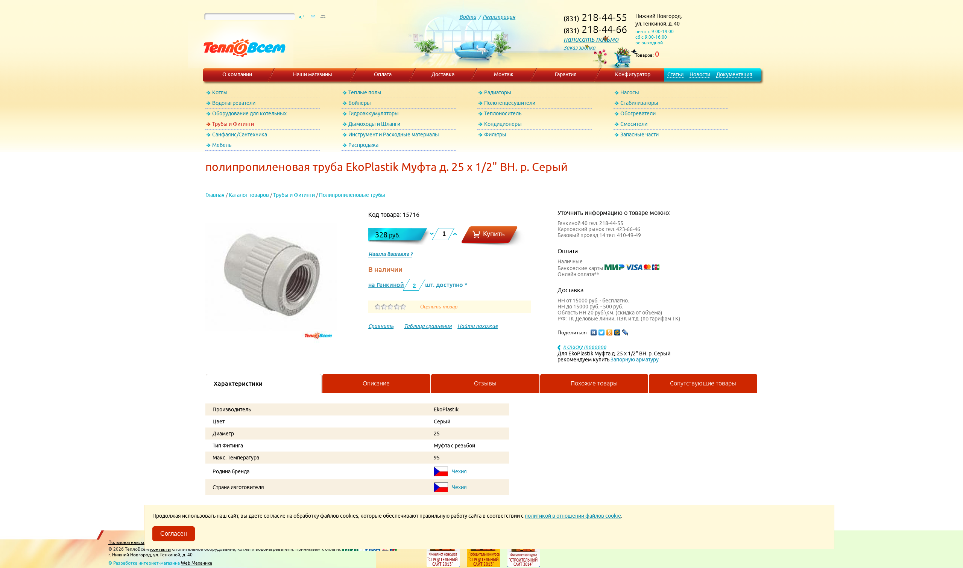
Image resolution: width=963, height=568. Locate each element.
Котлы (220, 92)
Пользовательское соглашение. (142, 542)
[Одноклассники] (610, 332)
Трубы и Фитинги (233, 124)
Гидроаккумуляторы (373, 113)
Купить (494, 234)
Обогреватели (638, 113)
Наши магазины (312, 74)
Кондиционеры (503, 124)
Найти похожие (477, 326)
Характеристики (238, 383)
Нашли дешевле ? (390, 254)
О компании (237, 74)
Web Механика (196, 563)
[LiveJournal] (625, 332)
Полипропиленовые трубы (352, 195)
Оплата (383, 74)
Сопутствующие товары (703, 383)
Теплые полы (364, 92)
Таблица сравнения (428, 326)
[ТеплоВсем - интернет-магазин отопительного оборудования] (241, 65)
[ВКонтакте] (594, 332)
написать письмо (591, 39)
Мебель (221, 145)
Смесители (633, 124)
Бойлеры (359, 103)
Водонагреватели (233, 103)
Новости (700, 74)
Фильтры (495, 134)
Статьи (675, 74)
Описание (376, 383)
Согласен (173, 533)
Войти (467, 17)
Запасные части (639, 134)
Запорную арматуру (635, 360)
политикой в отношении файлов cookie (573, 516)
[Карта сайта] (322, 18)
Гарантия (566, 74)
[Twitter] (602, 332)
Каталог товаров (249, 195)
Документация (734, 74)
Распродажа (363, 145)
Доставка (442, 74)
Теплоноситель (502, 113)
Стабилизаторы (639, 103)
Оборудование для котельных (249, 113)
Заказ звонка (579, 48)
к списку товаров (584, 347)
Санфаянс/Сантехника (239, 134)
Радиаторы (497, 92)
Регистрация (499, 17)
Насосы (629, 92)
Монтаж (503, 74)
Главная (215, 195)
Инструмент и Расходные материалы (393, 134)
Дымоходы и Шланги (374, 124)
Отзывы (485, 383)
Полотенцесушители (509, 103)
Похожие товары (594, 383)
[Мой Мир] (617, 332)
